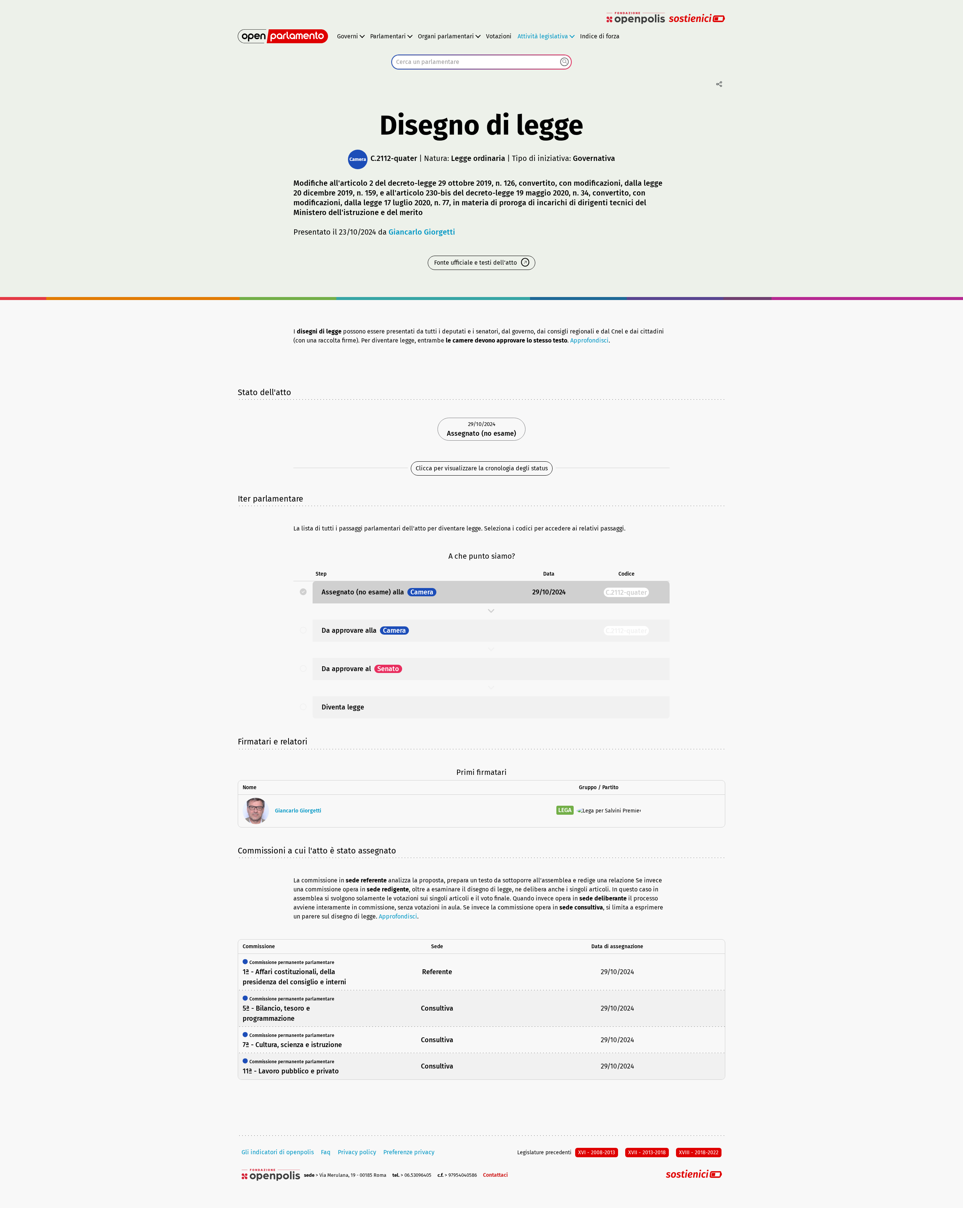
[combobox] (481, 62)
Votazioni (499, 36)
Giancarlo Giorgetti (422, 231)
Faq (326, 1152)
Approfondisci (589, 340)
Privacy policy (357, 1152)
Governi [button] (347, 36)
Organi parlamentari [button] (446, 36)
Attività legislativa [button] (543, 36)
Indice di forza (600, 36)
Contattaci (495, 1175)
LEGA (564, 810)
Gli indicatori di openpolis (278, 1152)
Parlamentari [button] (388, 36)
